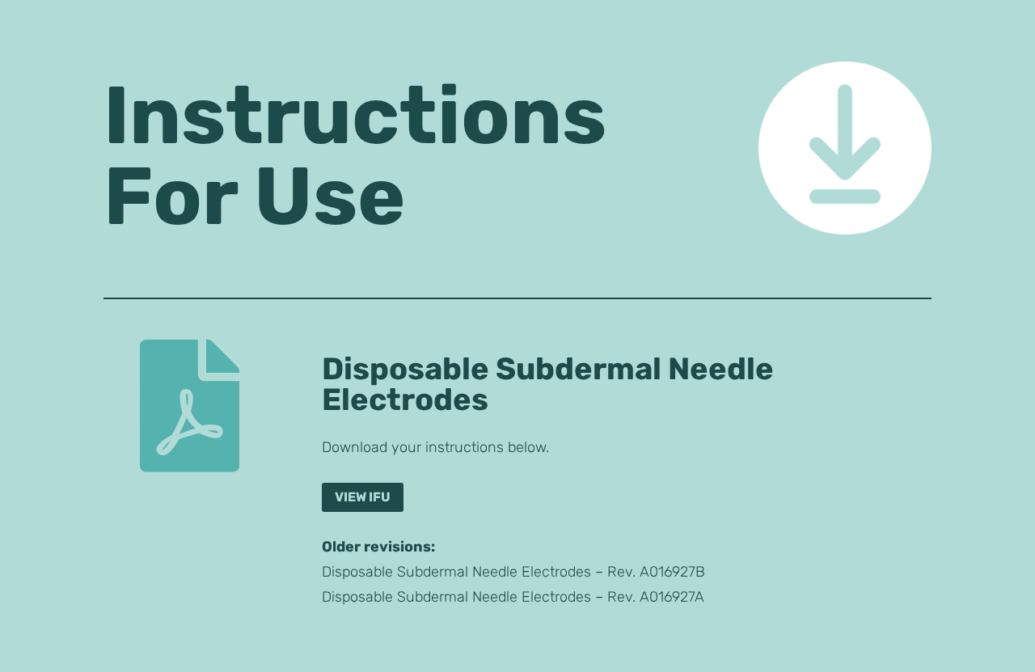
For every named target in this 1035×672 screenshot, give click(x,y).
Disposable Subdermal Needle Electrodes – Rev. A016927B (513, 572)
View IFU (363, 497)
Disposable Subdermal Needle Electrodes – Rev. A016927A (513, 597)
